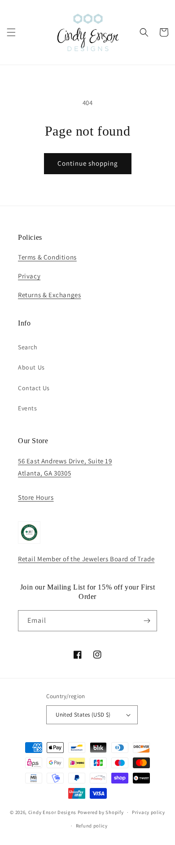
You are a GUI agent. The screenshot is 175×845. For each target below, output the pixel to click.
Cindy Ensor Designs (52, 812)
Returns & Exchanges (49, 294)
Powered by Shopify (101, 812)
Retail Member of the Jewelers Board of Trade (86, 559)
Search (28, 347)
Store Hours (36, 497)
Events (27, 408)
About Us (31, 367)
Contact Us (34, 388)
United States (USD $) (83, 714)
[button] (11, 32)
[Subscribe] (147, 620)
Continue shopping (87, 163)
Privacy (29, 276)
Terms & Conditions (47, 257)
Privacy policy (148, 812)
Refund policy (92, 826)
